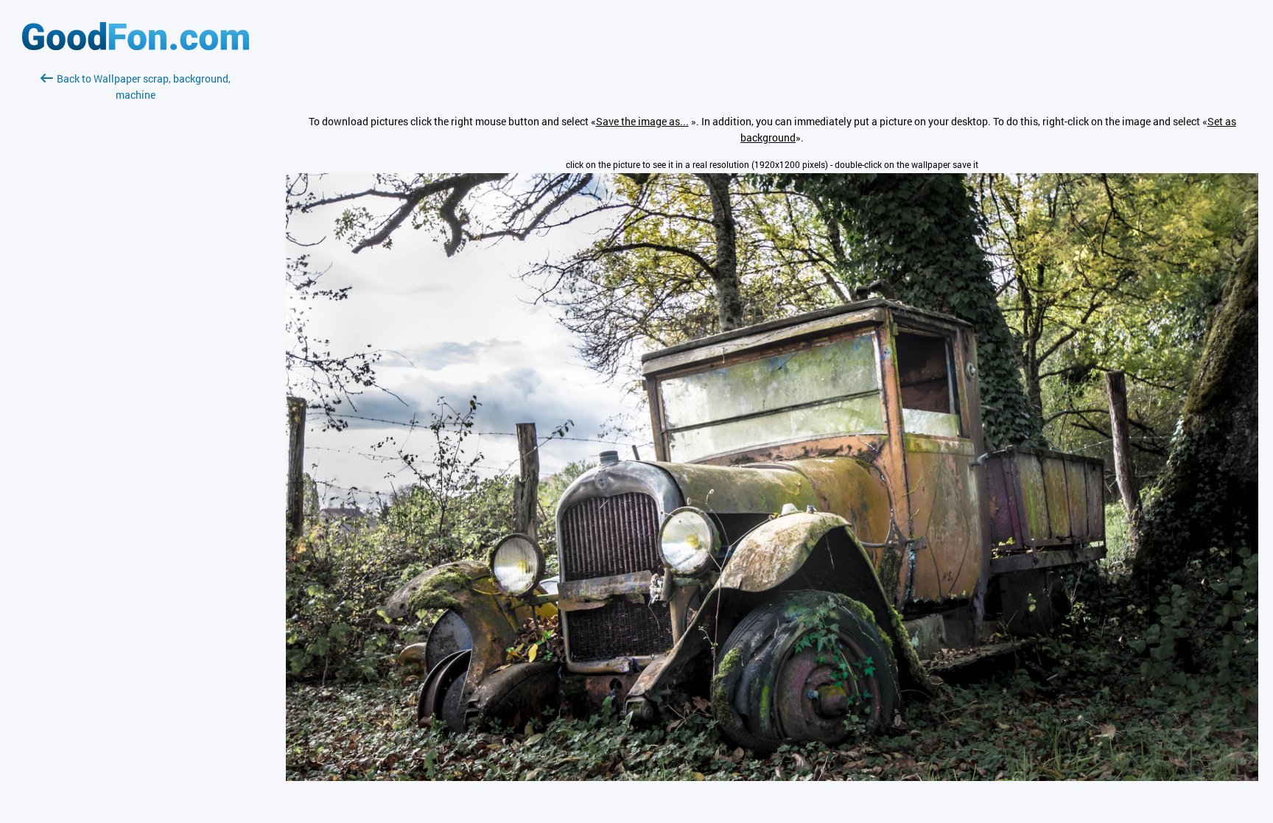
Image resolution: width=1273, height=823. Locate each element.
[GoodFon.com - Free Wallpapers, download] (135, 46)
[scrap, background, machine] (772, 777)
